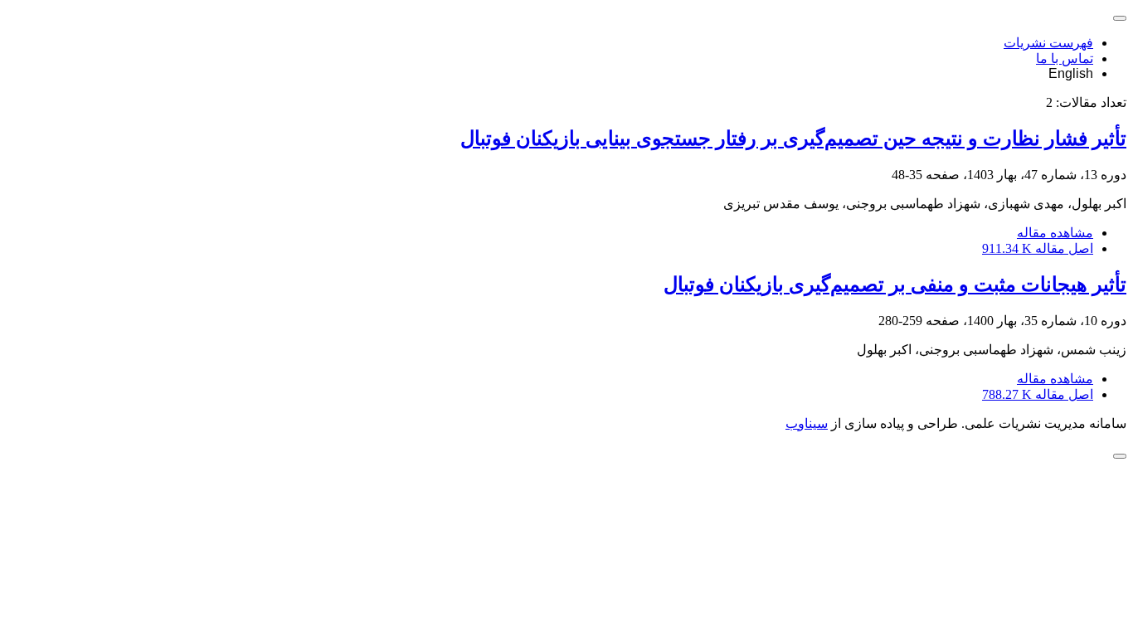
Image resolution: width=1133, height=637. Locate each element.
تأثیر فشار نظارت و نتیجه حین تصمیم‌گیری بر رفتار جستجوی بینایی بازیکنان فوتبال (793, 138)
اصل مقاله (1037, 248)
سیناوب (806, 423)
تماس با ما (1064, 58)
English (1070, 73)
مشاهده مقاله (1055, 233)
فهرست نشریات (1048, 43)
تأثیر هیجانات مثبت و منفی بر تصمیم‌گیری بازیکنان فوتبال (895, 284)
